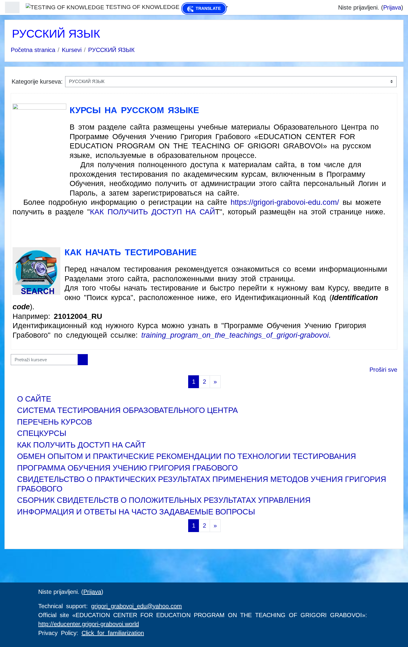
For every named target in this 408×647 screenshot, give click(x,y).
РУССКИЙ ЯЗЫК (111, 50)
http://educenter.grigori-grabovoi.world (88, 624)
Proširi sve (383, 369)
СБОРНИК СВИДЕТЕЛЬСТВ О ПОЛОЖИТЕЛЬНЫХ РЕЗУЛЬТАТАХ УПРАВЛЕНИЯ (164, 500)
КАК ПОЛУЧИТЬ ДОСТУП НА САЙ (152, 212)
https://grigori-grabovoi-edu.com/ (285, 202)
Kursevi (72, 50)
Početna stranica (33, 50)
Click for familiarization (113, 633)
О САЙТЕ (34, 398)
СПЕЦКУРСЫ (41, 433)
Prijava (392, 7)
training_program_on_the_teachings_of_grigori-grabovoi (235, 335)
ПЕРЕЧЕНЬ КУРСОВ (54, 421)
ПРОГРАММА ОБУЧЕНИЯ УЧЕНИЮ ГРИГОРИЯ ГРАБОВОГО (127, 467)
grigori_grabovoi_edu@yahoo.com (136, 606)
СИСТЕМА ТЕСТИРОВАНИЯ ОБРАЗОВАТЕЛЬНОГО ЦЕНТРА (127, 410)
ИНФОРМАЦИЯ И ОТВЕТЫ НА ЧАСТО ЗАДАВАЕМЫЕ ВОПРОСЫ (136, 511)
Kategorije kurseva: (37, 81)
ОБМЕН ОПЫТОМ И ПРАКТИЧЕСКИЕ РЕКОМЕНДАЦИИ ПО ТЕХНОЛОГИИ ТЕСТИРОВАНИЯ (186, 456)
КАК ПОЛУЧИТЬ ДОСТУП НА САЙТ (81, 444)
